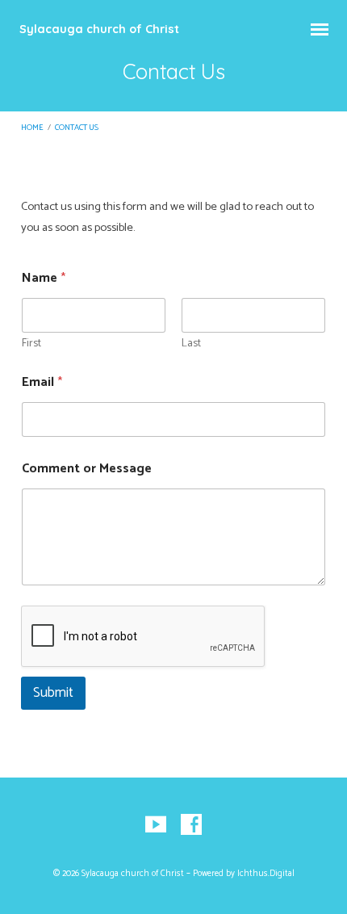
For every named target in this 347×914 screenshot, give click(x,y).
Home (32, 128)
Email (42, 382)
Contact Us (76, 128)
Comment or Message (87, 468)
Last (191, 343)
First (31, 343)
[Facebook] (191, 825)
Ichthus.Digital (266, 873)
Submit (53, 692)
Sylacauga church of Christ (99, 29)
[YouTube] (155, 825)
